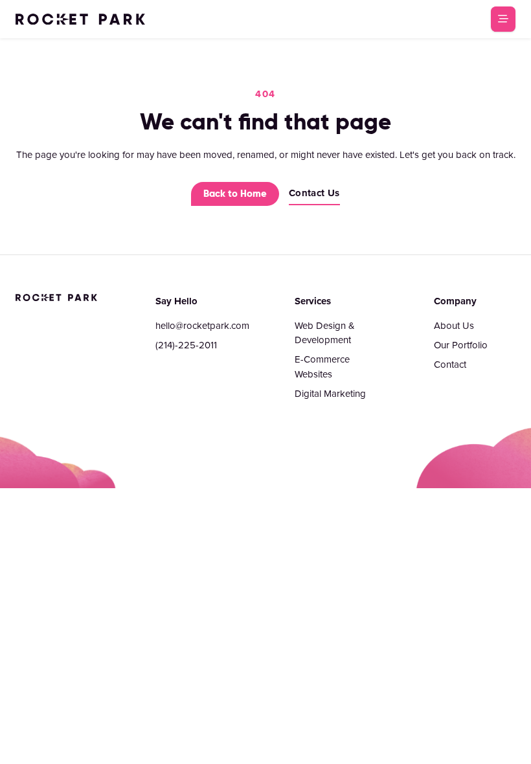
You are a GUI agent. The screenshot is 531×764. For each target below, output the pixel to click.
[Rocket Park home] (80, 19)
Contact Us (314, 193)
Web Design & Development (325, 333)
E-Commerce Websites (322, 366)
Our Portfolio (461, 345)
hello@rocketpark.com (202, 325)
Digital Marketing (330, 393)
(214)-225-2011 (186, 345)
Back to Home (235, 193)
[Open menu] (503, 19)
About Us (454, 325)
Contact (450, 364)
